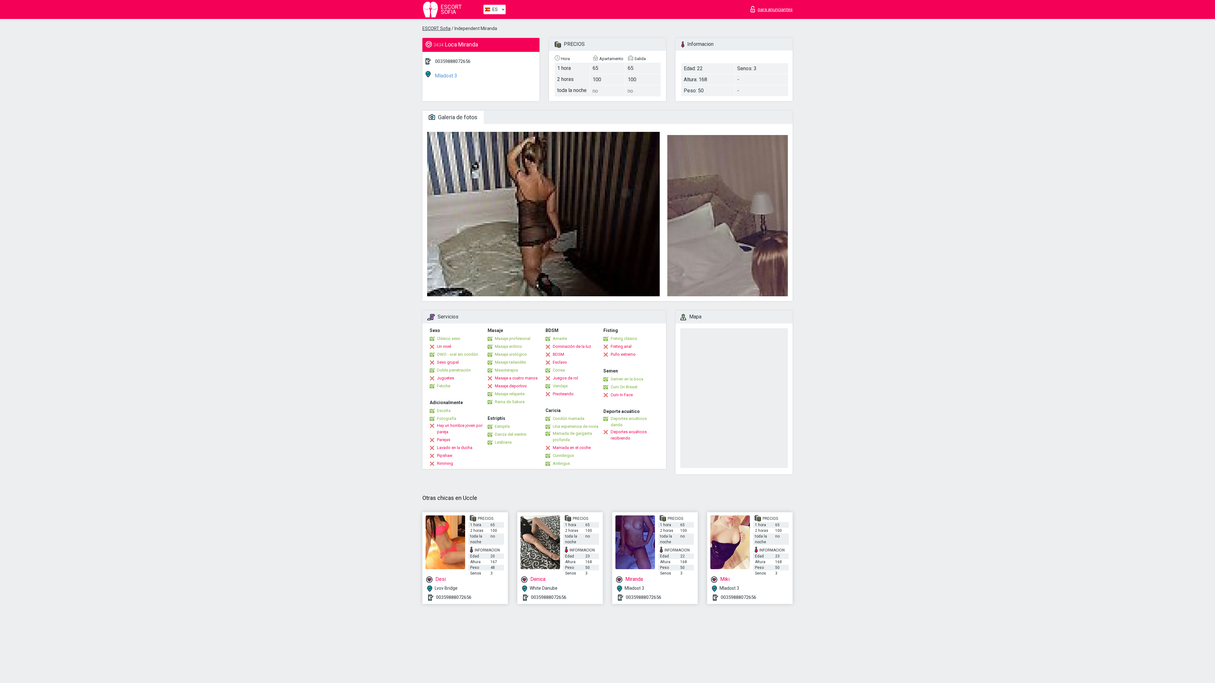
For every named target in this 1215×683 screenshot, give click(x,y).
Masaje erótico (508, 346)
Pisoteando (563, 393)
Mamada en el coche (572, 447)
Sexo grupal (448, 362)
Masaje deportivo (511, 386)
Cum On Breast (624, 387)
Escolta (444, 410)
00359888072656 (452, 61)
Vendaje (560, 386)
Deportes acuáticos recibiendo (629, 434)
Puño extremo (623, 354)
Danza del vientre (510, 434)
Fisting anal (621, 346)
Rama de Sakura (510, 401)
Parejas (443, 439)
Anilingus (561, 463)
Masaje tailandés (510, 362)
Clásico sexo (448, 338)
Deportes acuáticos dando (629, 421)
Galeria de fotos (457, 117)
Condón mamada (568, 418)
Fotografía (446, 418)
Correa (559, 370)
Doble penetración (454, 370)
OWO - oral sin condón (457, 354)
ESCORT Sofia (436, 28)
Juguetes (445, 378)
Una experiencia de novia (575, 426)
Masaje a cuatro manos (516, 378)
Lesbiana (503, 442)
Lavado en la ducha (454, 447)
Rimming (445, 463)
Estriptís (502, 426)
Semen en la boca (627, 379)
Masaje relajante (510, 393)
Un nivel (444, 346)
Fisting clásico (624, 338)
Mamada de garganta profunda (572, 436)
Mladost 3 (445, 76)
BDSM (558, 354)
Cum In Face (622, 394)
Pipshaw (444, 455)
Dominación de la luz (572, 346)
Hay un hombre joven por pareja (460, 428)
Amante (560, 338)
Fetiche (443, 386)
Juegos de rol (565, 378)
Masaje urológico (511, 354)
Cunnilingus (563, 455)
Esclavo (560, 362)
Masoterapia (506, 370)
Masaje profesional (512, 338)
